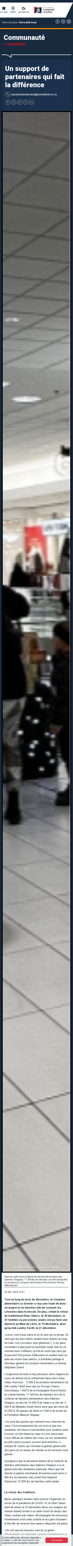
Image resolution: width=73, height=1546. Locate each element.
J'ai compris (56, 1540)
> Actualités (15, 44)
